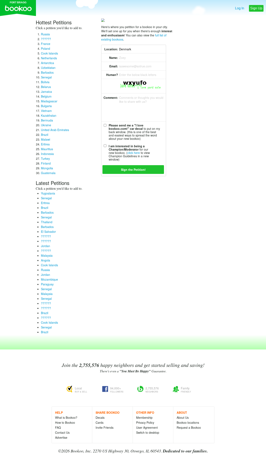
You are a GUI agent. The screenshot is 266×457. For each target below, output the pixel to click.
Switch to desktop (147, 432)
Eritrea (45, 144)
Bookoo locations (188, 422)
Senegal (46, 77)
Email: (113, 66)
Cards (99, 422)
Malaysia (47, 255)
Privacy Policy (145, 422)
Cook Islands (49, 53)
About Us (183, 417)
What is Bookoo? (66, 417)
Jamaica (46, 91)
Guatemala (48, 173)
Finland (46, 163)
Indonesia (47, 154)
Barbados (47, 72)
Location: (111, 49)
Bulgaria (46, 106)
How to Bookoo (65, 422)
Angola (45, 260)
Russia (45, 34)
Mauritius (47, 149)
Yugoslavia (48, 193)
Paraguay (47, 284)
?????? (46, 39)
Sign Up (256, 8)
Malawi (45, 139)
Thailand (46, 222)
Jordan (45, 246)
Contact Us (62, 432)
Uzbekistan (48, 68)
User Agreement (147, 427)
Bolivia (45, 82)
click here (133, 153)
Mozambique (49, 279)
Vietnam (46, 111)
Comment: (110, 97)
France (45, 44)
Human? (112, 75)
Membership (144, 417)
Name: (113, 58)
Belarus (46, 87)
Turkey (45, 158)
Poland (45, 48)
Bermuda (47, 120)
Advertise (61, 437)
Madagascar (49, 101)
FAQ (58, 427)
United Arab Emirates (55, 130)
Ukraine (46, 125)
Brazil (44, 135)
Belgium (46, 96)
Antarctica (47, 63)
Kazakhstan (48, 115)
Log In (239, 8)
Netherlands (49, 58)
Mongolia (47, 168)
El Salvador (48, 231)
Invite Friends (104, 427)
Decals (100, 417)
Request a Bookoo (189, 427)
